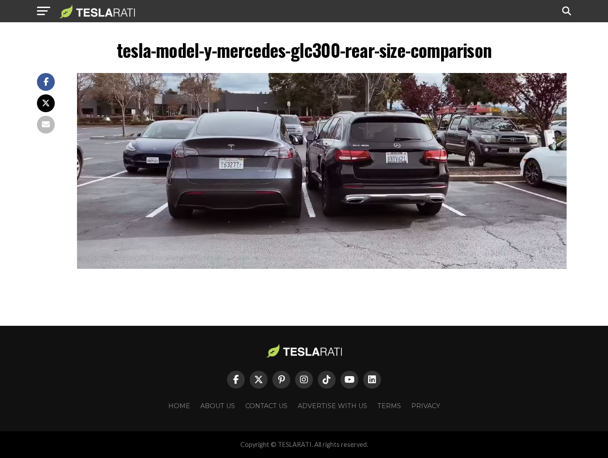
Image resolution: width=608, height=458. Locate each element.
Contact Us (266, 406)
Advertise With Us (332, 406)
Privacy (425, 406)
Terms (389, 406)
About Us (217, 406)
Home (179, 406)
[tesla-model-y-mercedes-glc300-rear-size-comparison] (322, 266)
